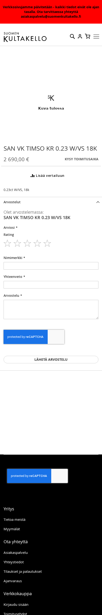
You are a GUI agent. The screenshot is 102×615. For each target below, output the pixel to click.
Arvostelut (12, 202)
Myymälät (12, 528)
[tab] (51, 202)
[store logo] (25, 37)
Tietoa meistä (14, 519)
